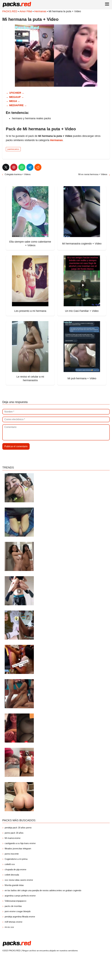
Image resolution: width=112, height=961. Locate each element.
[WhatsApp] (21, 167)
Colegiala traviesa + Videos (18, 174)
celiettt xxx (10, 864)
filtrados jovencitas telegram (18, 848)
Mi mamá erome (12, 838)
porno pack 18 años (14, 833)
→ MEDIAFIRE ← (16, 105)
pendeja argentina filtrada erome (20, 916)
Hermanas (40, 11)
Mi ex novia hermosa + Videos (92, 174)
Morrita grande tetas (14, 885)
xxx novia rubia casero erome (19, 880)
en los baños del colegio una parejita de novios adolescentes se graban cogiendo (43, 890)
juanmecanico (13, 149)
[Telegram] (29, 167)
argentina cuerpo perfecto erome (20, 895)
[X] (5, 167)
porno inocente (12, 854)
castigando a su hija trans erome (20, 843)
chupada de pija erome (15, 869)
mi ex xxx (9, 927)
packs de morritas (13, 906)
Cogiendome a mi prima (16, 859)
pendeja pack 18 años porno (18, 827)
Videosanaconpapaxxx (15, 901)
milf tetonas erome (13, 922)
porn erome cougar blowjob (17, 911)
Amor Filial (26, 11)
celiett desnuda (12, 874)
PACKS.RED (9, 11)
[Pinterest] (13, 167)
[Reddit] (37, 167)
